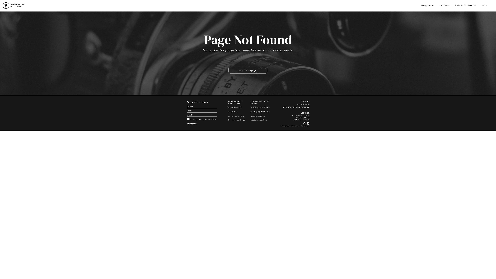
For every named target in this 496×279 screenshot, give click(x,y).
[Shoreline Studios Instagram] (304, 123)
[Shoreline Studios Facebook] (308, 123)
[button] (483, 5)
